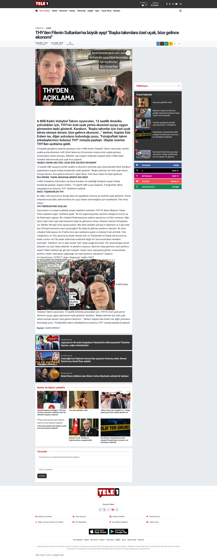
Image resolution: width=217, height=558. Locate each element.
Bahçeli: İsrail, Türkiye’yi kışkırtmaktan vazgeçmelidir (80, 439)
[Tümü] (179, 86)
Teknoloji (81, 10)
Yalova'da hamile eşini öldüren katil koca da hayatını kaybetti (51, 427)
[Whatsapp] (117, 509)
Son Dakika (45, 10)
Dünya (72, 10)
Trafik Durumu (154, 517)
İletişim (116, 10)
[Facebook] (100, 509)
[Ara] (181, 4)
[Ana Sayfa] (37, 10)
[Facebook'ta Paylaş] (158, 44)
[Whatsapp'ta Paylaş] (166, 44)
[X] (104, 509)
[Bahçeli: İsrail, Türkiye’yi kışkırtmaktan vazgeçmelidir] (84, 427)
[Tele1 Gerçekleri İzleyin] (41, 4)
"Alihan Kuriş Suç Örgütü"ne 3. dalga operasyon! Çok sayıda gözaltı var (115, 411)
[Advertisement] (158, 65)
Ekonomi (63, 10)
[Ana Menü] (180, 10)
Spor (97, 10)
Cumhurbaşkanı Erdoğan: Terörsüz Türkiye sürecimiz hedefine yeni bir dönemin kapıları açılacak (51, 412)
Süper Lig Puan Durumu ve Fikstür (50, 522)
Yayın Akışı (106, 10)
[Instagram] (108, 509)
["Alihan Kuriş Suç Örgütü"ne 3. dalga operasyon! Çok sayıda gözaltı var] (115, 400)
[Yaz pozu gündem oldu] (84, 400)
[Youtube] (113, 509)
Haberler (39, 28)
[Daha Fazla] (171, 44)
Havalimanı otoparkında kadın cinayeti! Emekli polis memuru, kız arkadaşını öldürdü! (114, 440)
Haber (55, 10)
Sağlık (90, 10)
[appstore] (98, 531)
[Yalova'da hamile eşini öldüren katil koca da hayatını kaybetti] (52, 421)
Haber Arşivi (154, 522)
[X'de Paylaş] (162, 44)
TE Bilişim (48, 555)
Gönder (42, 476)
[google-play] (119, 531)
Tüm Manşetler (80, 522)
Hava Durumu (80, 517)
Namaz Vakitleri (119, 517)
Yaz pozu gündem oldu (78, 410)
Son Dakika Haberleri (120, 522)
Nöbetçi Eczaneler (45, 517)
